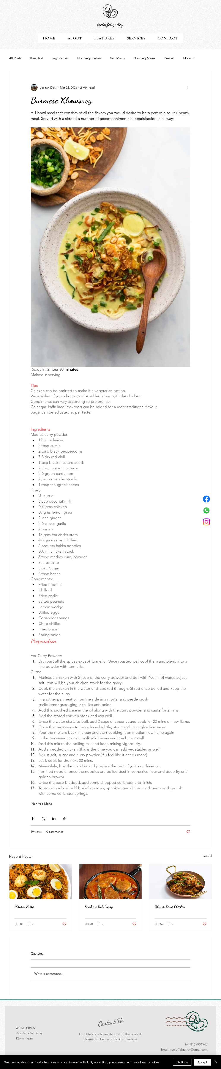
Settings (182, 1062)
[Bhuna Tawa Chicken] (180, 881)
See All (207, 856)
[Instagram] (206, 522)
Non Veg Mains (144, 58)
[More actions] (187, 87)
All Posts (15, 58)
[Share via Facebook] (33, 818)
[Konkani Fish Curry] (110, 881)
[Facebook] (206, 499)
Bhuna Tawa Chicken (170, 906)
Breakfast (36, 58)
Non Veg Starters (89, 58)
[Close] (215, 1062)
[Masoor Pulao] (40, 881)
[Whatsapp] (206, 510)
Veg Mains (117, 58)
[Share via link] (64, 818)
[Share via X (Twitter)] (43, 818)
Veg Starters (60, 58)
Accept (202, 1062)
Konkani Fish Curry (99, 906)
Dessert (169, 58)
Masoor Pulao (24, 906)
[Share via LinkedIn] (54, 818)
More (187, 58)
